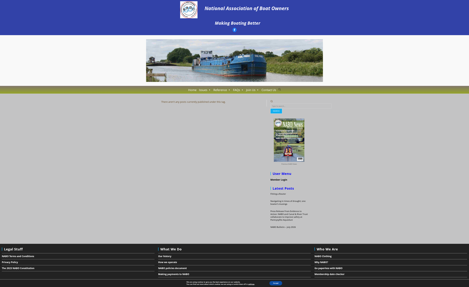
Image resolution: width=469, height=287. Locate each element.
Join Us (250, 90)
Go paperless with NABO (328, 268)
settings (251, 284)
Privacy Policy (10, 262)
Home (192, 90)
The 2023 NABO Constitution (18, 268)
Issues (203, 90)
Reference (220, 90)
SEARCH (276, 111)
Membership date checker (329, 274)
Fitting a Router (278, 193)
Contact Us (268, 90)
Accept (275, 283)
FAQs (236, 90)
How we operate (167, 262)
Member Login (278, 179)
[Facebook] (235, 30)
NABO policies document (172, 268)
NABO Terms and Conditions (18, 256)
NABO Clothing (323, 256)
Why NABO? (321, 262)
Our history (164, 256)
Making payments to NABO (173, 274)
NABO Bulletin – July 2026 (283, 227)
